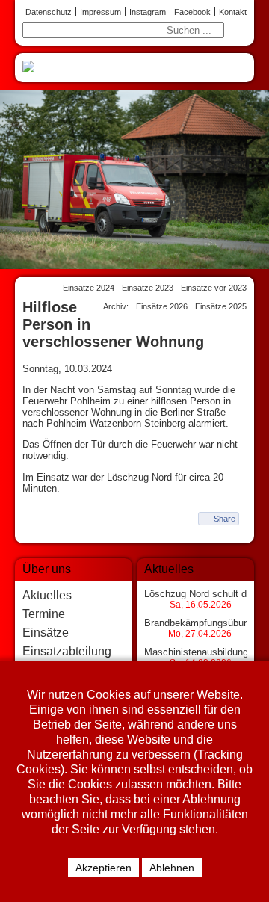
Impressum (100, 11)
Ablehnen (171, 868)
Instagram (147, 11)
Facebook (192, 11)
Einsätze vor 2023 (214, 287)
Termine (43, 614)
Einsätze (45, 632)
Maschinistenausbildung (196, 652)
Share (224, 518)
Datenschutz (48, 11)
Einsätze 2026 (162, 306)
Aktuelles (47, 595)
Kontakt (233, 11)
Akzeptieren (103, 868)
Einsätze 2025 (221, 306)
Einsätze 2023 (147, 287)
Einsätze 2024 (88, 287)
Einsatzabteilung (66, 651)
